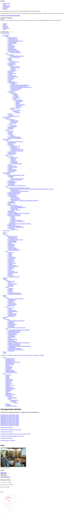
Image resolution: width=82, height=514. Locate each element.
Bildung (7, 118)
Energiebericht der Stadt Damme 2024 (16, 227)
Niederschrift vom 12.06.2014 (7, 427)
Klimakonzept (11, 91)
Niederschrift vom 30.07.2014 (7, 431)
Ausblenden (3, 17)
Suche (4, 4)
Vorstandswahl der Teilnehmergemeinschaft (19, 191)
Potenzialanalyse (16, 97)
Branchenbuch (11, 180)
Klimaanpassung (19, 105)
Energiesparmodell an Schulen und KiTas (19, 86)
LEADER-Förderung (15, 89)
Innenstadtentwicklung (12, 205)
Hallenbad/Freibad (12, 165)
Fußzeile (5, 9)
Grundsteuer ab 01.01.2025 (13, 116)
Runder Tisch (16, 111)
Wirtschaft (18, 102)
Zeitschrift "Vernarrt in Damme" (17, 178)
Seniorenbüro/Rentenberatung (14, 136)
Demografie (10, 79)
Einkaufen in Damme (12, 170)
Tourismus (10, 168)
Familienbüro (11, 131)
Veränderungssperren (12, 194)
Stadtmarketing (11, 176)
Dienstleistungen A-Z (12, 38)
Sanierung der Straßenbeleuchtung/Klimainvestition (21, 87)
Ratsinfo (10, 58)
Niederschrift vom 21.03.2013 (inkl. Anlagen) (10, 424)
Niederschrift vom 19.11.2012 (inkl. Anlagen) (10, 421)
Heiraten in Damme (12, 49)
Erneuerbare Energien (20, 104)
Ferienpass (13, 135)
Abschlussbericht (14, 229)
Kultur (7, 140)
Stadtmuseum (11, 143)
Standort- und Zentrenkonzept (14, 214)
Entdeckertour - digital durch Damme (15, 141)
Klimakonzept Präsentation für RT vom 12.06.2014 (11, 429)
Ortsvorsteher (11, 47)
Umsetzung (13, 219)
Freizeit (7, 155)
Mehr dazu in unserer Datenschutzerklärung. (10, 15)
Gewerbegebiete (11, 183)
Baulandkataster (11, 201)
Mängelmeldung (11, 45)
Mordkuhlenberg (14, 161)
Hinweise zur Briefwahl (15, 52)
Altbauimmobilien (12, 202)
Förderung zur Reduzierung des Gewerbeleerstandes (18, 213)
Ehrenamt (10, 44)
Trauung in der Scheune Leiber (17, 149)
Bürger (7, 36)
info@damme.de (7, 477)
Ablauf (12, 109)
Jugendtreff (10, 134)
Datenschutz (5, 26)
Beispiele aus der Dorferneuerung (17, 221)
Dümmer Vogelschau (12, 153)
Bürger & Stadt (6, 35)
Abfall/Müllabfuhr (12, 75)
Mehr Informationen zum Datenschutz (8, 21)
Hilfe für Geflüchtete (12, 43)
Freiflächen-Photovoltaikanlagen (14, 226)
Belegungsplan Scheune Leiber (17, 150)
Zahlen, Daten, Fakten (15, 67)
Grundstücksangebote (12, 195)
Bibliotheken (10, 128)
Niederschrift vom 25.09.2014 (7, 438)
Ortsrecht (10, 113)
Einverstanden (9, 17)
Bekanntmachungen (15, 61)
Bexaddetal (13, 160)
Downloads (13, 217)
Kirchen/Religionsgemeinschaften (15, 138)
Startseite (5, 23)
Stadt (7, 53)
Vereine (9, 164)
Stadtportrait (10, 65)
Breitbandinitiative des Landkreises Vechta (16, 185)
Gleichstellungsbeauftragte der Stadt (15, 41)
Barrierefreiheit (6, 28)
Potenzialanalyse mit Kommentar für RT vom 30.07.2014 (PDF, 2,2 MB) (15, 433)
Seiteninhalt (5, 7)
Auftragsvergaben (11, 64)
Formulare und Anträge (13, 37)
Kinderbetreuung (11, 119)
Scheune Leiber (11, 145)
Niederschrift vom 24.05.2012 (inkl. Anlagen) (10, 419)
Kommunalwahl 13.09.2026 (14, 51)
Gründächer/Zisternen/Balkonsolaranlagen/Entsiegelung (19, 223)
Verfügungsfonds (14, 208)
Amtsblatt (10, 60)
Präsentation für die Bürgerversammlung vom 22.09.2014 (12, 436)
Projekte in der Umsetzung (16, 220)
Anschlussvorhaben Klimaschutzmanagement (20, 84)
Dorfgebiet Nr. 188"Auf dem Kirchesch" (15, 198)
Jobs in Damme (11, 184)
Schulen (9, 124)
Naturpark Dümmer (12, 169)
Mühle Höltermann (12, 142)
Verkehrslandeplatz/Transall (16, 163)
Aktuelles (10, 59)
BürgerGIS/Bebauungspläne (14, 193)
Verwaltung (18, 106)
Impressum (5, 27)
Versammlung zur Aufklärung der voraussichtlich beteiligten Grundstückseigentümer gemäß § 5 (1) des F (32, 189)
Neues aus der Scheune (15, 146)
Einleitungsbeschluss (15, 190)
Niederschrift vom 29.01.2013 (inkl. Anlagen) (10, 422)
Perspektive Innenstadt (15, 209)
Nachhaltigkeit (11, 81)
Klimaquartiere (11, 211)
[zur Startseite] (5, 33)
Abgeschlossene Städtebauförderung (18, 207)
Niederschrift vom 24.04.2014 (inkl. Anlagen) (10, 425)
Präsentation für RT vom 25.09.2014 (8, 440)
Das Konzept (13, 93)
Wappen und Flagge (15, 66)
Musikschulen (11, 127)
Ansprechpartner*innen (13, 39)
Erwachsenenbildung (12, 126)
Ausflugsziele (11, 156)
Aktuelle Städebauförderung (16, 206)
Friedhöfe (10, 74)
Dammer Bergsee (14, 157)
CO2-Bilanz (15, 96)
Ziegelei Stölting (14, 162)
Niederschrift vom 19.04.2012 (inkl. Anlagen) (10, 418)
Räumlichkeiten (14, 147)
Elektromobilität (11, 171)
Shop (12, 177)
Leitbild (14, 98)
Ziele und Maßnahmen (17, 99)
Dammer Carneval (12, 152)
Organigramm (11, 115)
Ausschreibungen (11, 62)
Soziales (7, 130)
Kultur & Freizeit (6, 139)
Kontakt (4, 24)
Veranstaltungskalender (13, 167)
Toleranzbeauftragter (12, 42)
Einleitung (15, 94)
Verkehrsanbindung (12, 73)
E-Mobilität (13, 83)
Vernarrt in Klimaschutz (13, 82)
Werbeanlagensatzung (12, 212)
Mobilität (18, 103)
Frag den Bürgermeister (15, 57)
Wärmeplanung (11, 228)
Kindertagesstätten (14, 120)
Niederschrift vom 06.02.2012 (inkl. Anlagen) (10, 415)
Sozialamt (10, 132)
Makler (9, 204)
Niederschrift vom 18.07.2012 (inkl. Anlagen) (10, 420)
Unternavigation (6, 6)
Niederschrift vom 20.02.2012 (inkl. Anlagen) (10, 417)
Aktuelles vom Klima (15, 108)
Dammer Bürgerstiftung (13, 50)
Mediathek (13, 68)
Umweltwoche (14, 90)
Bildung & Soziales (7, 117)
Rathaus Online (6, 230)
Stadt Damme (3, 472)
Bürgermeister (11, 54)
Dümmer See (13, 158)
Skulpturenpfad (11, 154)
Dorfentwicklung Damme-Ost (14, 215)
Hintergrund (15, 95)
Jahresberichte (13, 69)
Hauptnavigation (6, 5)
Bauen (7, 186)
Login (4, 29)
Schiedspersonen (11, 46)
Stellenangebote (11, 78)
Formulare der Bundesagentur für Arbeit (16, 175)
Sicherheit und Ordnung (13, 76)
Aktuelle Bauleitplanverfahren (14, 192)
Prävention (10, 133)
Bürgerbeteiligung (17, 110)
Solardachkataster (11, 224)
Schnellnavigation (6, 3)
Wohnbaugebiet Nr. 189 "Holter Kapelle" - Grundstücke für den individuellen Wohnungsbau (24, 200)
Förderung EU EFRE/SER (16, 88)
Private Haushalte (19, 101)
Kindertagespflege (14, 121)
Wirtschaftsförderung (12, 182)
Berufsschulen (14, 125)
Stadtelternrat (13, 123)
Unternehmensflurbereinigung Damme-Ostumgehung (19, 187)
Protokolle (18, 112)
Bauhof (9, 80)
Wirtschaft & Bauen (7, 172)
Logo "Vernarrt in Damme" (16, 179)
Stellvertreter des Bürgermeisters (17, 56)
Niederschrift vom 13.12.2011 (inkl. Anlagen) (10, 414)
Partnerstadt (10, 72)
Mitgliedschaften (11, 71)
